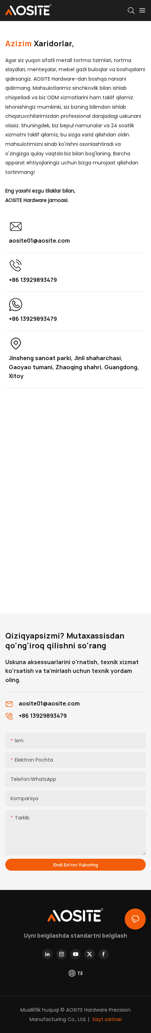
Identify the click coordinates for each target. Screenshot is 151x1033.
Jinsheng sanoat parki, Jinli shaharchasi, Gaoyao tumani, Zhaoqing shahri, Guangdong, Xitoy (74, 367)
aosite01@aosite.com (39, 240)
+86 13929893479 (33, 280)
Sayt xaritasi (106, 1019)
